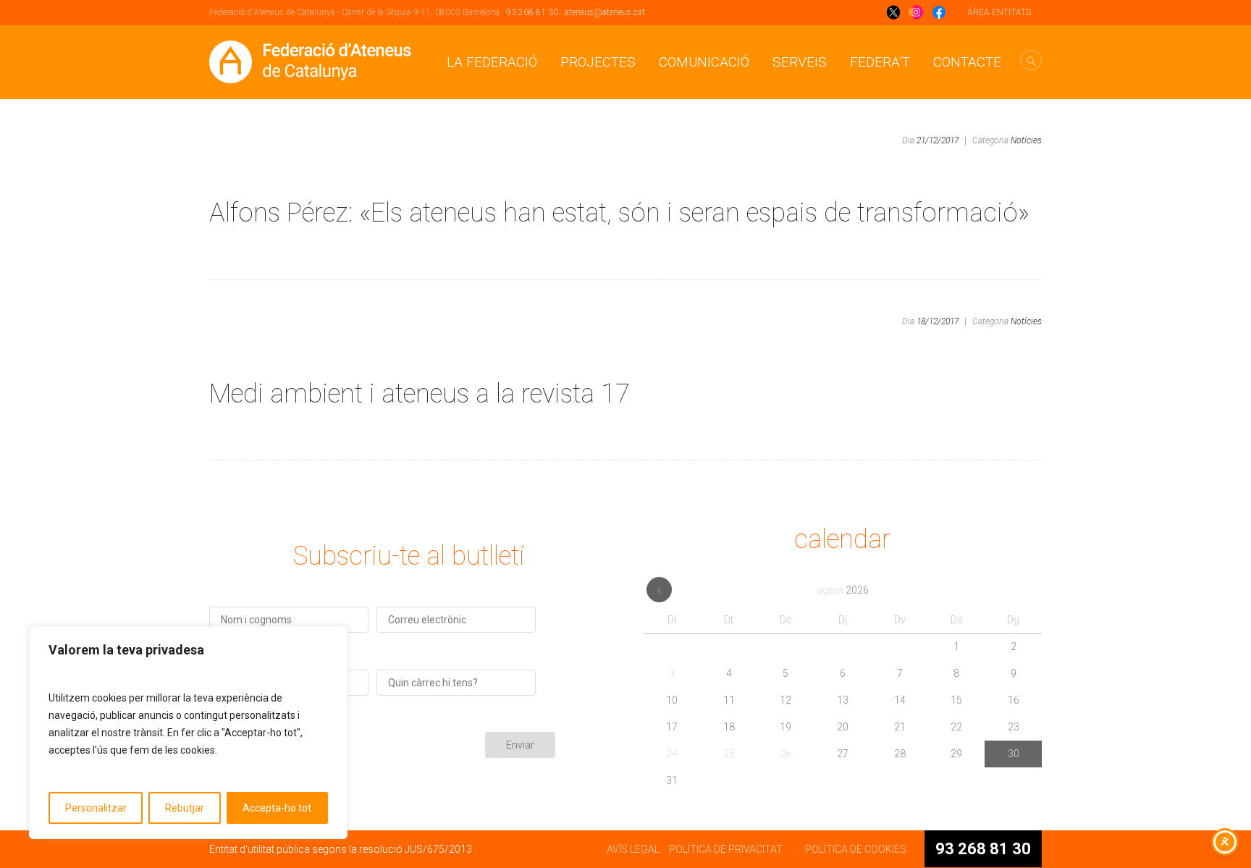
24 (672, 753)
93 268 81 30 (532, 12)
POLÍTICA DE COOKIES (855, 849)
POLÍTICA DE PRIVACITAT (726, 849)
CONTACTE (967, 62)
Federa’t (880, 62)
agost (843, 590)
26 (785, 753)
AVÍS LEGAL (633, 849)
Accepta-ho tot (277, 808)
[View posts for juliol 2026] (659, 589)
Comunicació (704, 62)
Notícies (1026, 140)
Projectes (598, 62)
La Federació (492, 62)
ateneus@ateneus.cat (605, 12)
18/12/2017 (938, 321)
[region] (188, 732)
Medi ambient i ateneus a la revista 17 (419, 394)
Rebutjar (184, 808)
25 (729, 753)
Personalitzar (96, 808)
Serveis (799, 62)
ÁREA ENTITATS (999, 12)
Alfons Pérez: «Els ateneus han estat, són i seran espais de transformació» (619, 213)
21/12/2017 (938, 140)
